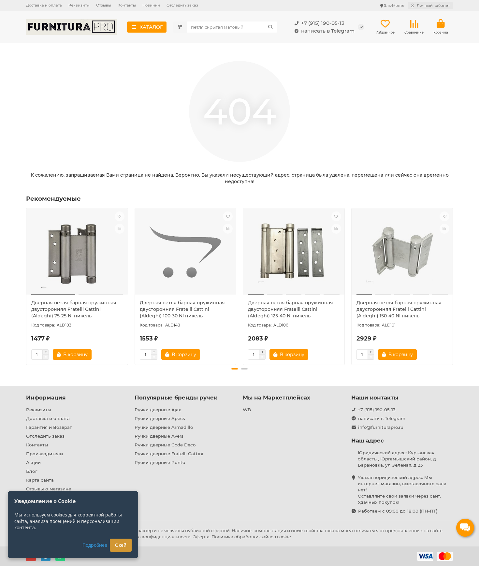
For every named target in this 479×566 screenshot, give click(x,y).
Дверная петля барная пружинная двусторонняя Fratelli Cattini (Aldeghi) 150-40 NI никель (399, 309)
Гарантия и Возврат (49, 427)
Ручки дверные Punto (160, 462)
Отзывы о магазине (48, 488)
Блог (31, 471)
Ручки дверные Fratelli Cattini (169, 453)
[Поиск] (270, 27)
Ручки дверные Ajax (158, 409)
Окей (120, 545)
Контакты (127, 5)
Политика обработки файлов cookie (251, 536)
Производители (44, 453)
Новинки (151, 5)
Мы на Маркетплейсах (276, 397)
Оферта (201, 536)
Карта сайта (40, 480)
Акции (33, 462)
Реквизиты (79, 5)
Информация (46, 397)
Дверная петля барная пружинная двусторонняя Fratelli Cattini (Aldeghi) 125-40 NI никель (290, 309)
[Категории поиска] (180, 27)
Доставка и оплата (44, 5)
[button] (26, 285)
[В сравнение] (119, 229)
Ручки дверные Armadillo (164, 427)
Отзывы (103, 5)
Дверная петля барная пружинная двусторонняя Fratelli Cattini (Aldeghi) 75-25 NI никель (73, 309)
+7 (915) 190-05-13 (322, 23)
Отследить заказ (182, 5)
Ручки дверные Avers (159, 436)
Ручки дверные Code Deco (165, 444)
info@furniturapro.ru (380, 427)
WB (247, 409)
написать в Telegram (328, 31)
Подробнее (94, 545)
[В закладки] (119, 216)
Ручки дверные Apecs (160, 418)
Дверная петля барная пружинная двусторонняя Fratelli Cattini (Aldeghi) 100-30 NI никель (182, 309)
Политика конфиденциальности (155, 536)
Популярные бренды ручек (176, 397)
